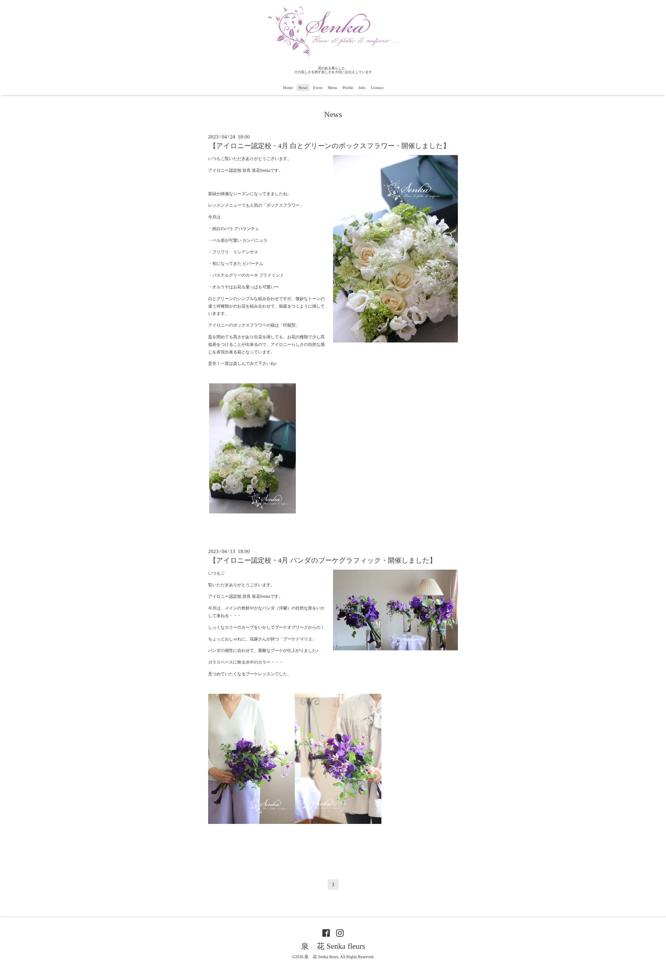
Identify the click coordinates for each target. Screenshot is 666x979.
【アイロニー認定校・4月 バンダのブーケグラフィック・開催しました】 (322, 560)
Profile (348, 88)
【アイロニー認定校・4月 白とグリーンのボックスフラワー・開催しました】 (329, 146)
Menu (332, 88)
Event (317, 88)
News (303, 88)
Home (288, 88)
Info (362, 88)
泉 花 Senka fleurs (333, 946)
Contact (377, 88)
